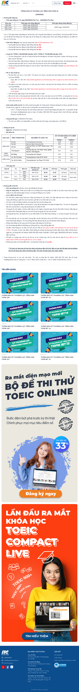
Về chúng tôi (58, 655)
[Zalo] (11, 667)
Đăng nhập (57, 3)
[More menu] (33, 3)
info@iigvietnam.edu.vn (11, 660)
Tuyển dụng (58, 657)
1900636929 (8, 657)
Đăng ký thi (14, 3)
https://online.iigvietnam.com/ (44, 42)
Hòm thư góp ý (8, 663)
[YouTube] (3, 667)
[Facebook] (7, 667)
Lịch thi (25, 3)
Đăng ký (67, 3)
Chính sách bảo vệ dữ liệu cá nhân (65, 660)
